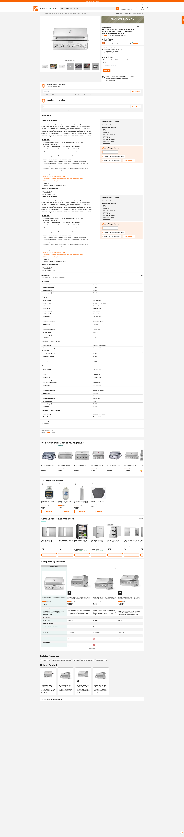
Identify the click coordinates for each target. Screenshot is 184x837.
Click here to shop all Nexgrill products (53, 181)
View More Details (108, 53)
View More (92, 648)
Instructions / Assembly (109, 134)
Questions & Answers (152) (119, 35)
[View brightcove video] (78, 66)
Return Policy (46, 183)
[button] (92, 115)
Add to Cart (49, 511)
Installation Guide (107, 137)
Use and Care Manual (109, 139)
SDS (104, 129)
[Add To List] (138, 27)
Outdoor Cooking (48, 13)
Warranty (105, 136)
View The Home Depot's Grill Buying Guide (54, 176)
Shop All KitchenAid (107, 124)
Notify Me (106, 70)
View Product (44, 692)
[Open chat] (183, 20)
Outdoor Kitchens (58, 13)
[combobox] (88, 8)
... (42, 13)
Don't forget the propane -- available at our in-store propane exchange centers (63, 178)
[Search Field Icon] (117, 8)
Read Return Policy (110, 80)
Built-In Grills (68, 13)
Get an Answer (136, 91)
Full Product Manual (108, 141)
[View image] (45, 66)
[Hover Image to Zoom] (70, 38)
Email (104, 62)
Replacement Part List (109, 131)
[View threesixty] (70, 66)
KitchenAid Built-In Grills (79, 13)
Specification (106, 132)
